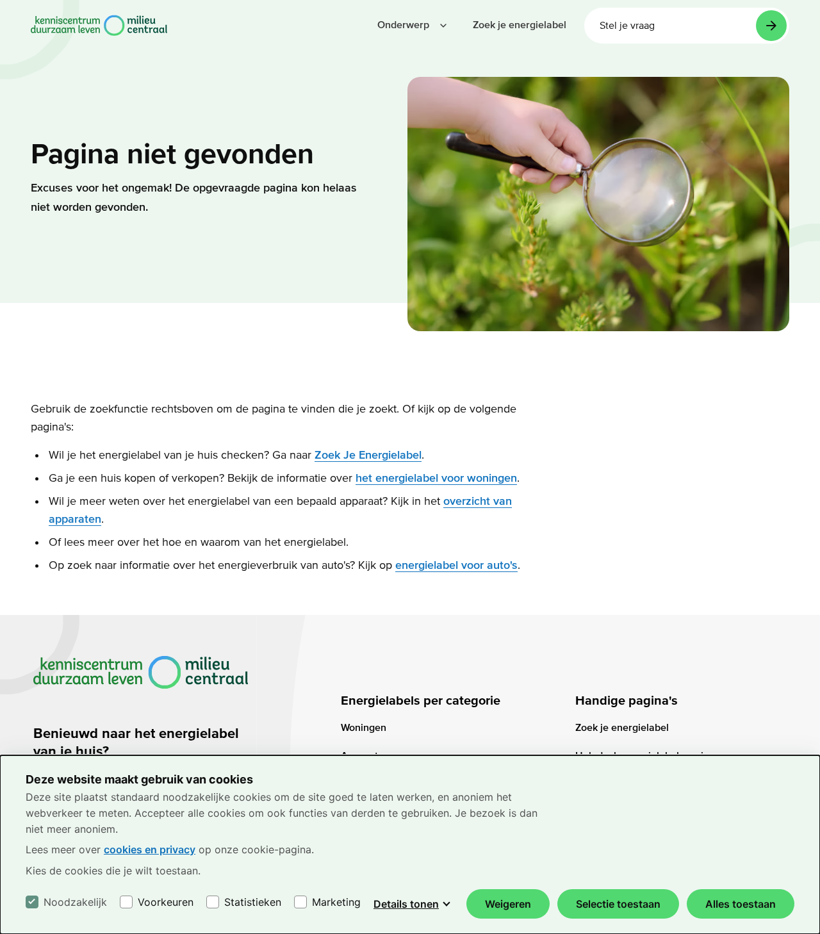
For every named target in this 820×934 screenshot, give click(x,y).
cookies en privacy (149, 849)
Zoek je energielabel (622, 727)
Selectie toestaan (618, 903)
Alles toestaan (740, 903)
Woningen (363, 727)
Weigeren (508, 903)
